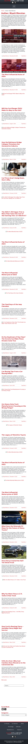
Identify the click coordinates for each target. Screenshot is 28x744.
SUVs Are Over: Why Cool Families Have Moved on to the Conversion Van (14, 663)
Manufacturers (10, 729)
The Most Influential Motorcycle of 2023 (10, 273)
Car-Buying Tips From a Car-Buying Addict (12, 372)
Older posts (4, 680)
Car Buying (6, 723)
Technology (10, 726)
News (22, 723)
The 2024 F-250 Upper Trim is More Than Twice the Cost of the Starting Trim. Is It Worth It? (14, 214)
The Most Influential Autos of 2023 (13, 243)
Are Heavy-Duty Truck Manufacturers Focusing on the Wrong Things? (14, 406)
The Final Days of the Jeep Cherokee (12, 305)
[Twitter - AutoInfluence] (15, 2)
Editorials (18, 726)
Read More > (24, 55)
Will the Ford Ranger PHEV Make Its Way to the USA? (12, 109)
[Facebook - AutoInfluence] (13, 2)
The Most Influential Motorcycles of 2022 (10, 493)
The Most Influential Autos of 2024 (13, 75)
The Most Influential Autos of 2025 (13, 40)
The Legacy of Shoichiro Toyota (14, 435)
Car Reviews (15, 723)
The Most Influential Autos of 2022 (13, 463)
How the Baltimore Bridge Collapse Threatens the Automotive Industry (12, 144)
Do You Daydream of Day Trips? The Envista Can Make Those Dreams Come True (13, 339)
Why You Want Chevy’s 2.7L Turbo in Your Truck (12, 595)
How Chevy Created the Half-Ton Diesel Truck (13, 561)
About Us (19, 729)
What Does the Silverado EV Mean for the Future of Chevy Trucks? (13, 528)
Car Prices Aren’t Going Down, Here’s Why (13, 179)
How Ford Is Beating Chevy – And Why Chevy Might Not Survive (12, 628)
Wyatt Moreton (6, 55)
